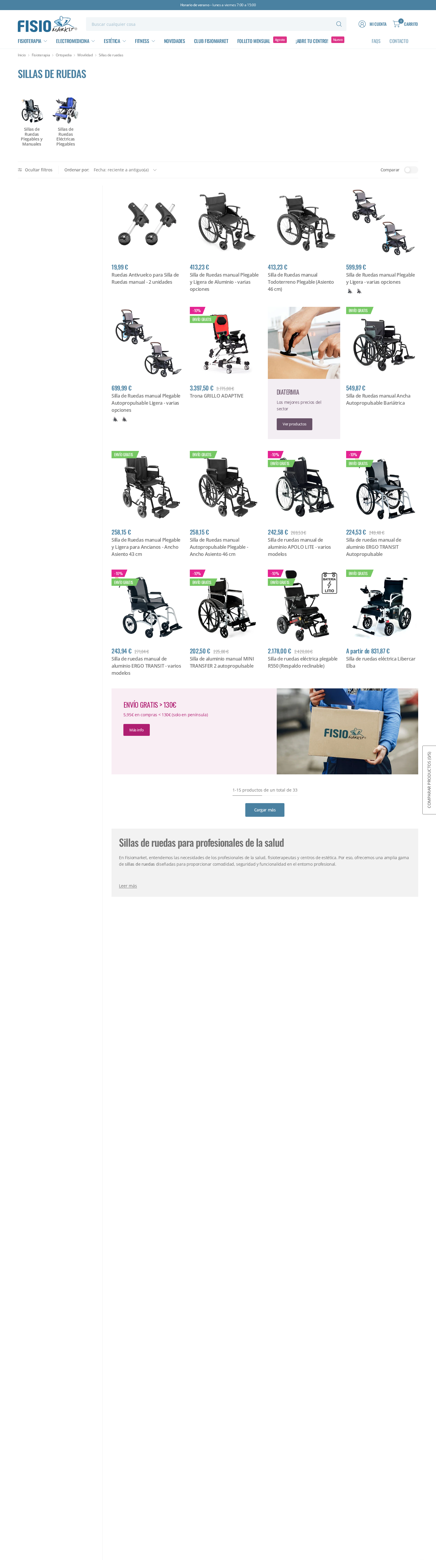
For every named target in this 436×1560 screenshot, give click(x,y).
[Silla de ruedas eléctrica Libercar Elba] (382, 606)
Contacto (398, 40)
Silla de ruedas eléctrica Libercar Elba (381, 662)
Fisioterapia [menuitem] (29, 40)
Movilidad (85, 55)
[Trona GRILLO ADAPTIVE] (226, 343)
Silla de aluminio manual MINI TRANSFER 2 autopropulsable (222, 662)
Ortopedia (63, 55)
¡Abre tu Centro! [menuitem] (312, 40)
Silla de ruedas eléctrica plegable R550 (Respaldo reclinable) (303, 662)
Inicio (22, 55)
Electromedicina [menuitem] (72, 40)
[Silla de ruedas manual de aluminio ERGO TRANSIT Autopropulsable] (382, 487)
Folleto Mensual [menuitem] (253, 40)
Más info (136, 730)
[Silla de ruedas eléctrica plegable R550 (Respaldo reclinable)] (304, 606)
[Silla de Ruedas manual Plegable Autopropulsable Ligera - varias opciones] (148, 343)
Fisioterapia (41, 55)
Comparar (390, 170)
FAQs (376, 40)
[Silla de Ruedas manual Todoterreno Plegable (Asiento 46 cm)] (304, 222)
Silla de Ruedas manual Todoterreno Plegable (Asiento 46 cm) (301, 282)
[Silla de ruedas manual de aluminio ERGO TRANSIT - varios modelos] (148, 606)
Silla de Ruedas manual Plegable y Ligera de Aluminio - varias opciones (224, 282)
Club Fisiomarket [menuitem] (211, 40)
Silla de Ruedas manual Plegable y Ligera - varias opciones (380, 278)
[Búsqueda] (339, 24)
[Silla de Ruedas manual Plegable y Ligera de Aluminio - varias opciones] (226, 222)
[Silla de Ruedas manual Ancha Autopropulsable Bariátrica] (382, 343)
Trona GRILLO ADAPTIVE (217, 396)
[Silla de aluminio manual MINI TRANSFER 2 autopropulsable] (226, 606)
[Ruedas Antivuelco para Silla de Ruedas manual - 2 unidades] (148, 222)
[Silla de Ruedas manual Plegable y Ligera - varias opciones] (382, 222)
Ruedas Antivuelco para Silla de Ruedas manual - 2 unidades (145, 278)
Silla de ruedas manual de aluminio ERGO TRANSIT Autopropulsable (373, 547)
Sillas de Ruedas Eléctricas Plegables (65, 137)
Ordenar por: (76, 170)
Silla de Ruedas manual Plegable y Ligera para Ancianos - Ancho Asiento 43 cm (146, 547)
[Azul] (350, 291)
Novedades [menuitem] (174, 40)
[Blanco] (359, 291)
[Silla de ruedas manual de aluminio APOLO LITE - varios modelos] (304, 487)
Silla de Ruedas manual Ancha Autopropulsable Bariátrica (378, 399)
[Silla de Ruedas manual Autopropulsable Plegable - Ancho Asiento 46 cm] (226, 487)
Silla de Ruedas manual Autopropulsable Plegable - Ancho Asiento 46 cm (219, 547)
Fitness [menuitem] (142, 40)
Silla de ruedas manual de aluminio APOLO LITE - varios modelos (299, 547)
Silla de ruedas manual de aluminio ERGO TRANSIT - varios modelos (146, 665)
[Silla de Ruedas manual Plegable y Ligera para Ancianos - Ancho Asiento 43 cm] (148, 487)
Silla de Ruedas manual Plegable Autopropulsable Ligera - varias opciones (146, 403)
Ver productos (294, 424)
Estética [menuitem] (112, 40)
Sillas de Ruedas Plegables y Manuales (31, 137)
